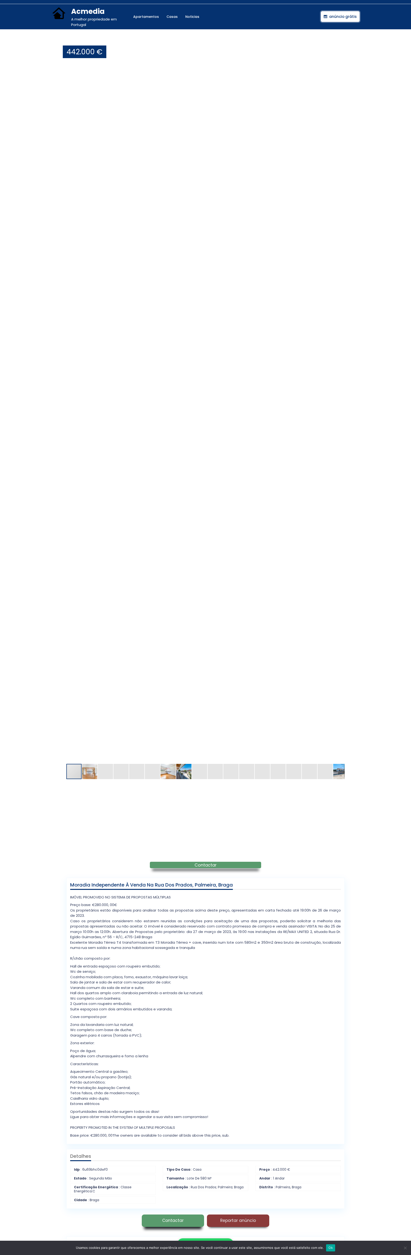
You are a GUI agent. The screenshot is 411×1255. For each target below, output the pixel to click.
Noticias (192, 16)
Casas (172, 16)
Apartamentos (146, 16)
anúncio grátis (343, 16)
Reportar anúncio (238, 1220)
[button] (340, 41)
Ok (330, 1248)
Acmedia (88, 11)
